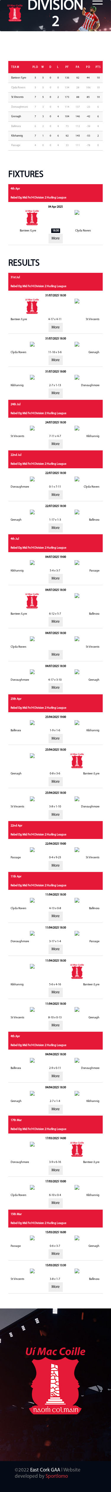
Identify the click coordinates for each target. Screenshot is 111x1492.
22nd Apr (16, 825)
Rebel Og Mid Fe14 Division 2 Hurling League (38, 197)
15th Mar (16, 1214)
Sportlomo (57, 1476)
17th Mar (16, 1120)
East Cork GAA (45, 1470)
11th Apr (16, 876)
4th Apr (15, 188)
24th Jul (15, 404)
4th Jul (15, 539)
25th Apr (16, 699)
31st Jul (15, 277)
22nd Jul (16, 455)
